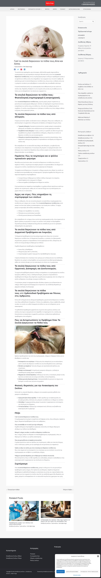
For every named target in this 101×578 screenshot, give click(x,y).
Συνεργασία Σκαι (35, 556)
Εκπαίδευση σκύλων (14, 526)
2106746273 (81, 38)
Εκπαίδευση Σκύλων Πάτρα (13, 558)
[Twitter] (18, 69)
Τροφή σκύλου (82, 158)
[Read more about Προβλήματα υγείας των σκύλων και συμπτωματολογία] (24, 511)
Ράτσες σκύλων (82, 150)
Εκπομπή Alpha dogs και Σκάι (86, 145)
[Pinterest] (21, 69)
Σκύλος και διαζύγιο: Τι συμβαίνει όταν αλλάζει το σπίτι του (85, 86)
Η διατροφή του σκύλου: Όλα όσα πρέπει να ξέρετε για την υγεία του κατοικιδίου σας (55, 520)
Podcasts (32, 554)
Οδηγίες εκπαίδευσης (36, 558)
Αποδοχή (60, 571)
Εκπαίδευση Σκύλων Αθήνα (13, 556)
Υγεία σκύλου (18, 66)
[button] (98, 556)
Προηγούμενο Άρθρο (13, 489)
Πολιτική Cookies (77, 575)
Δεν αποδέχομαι (72, 571)
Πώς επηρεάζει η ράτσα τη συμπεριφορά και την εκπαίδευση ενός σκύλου (85, 95)
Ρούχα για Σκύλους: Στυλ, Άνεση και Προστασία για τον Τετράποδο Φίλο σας (86, 111)
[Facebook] (15, 69)
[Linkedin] (24, 69)
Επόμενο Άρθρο (68, 489)
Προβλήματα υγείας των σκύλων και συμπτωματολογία (21, 523)
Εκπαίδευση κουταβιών (84, 135)
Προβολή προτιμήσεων (89, 571)
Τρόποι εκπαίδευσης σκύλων (86, 153)
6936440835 (81, 35)
